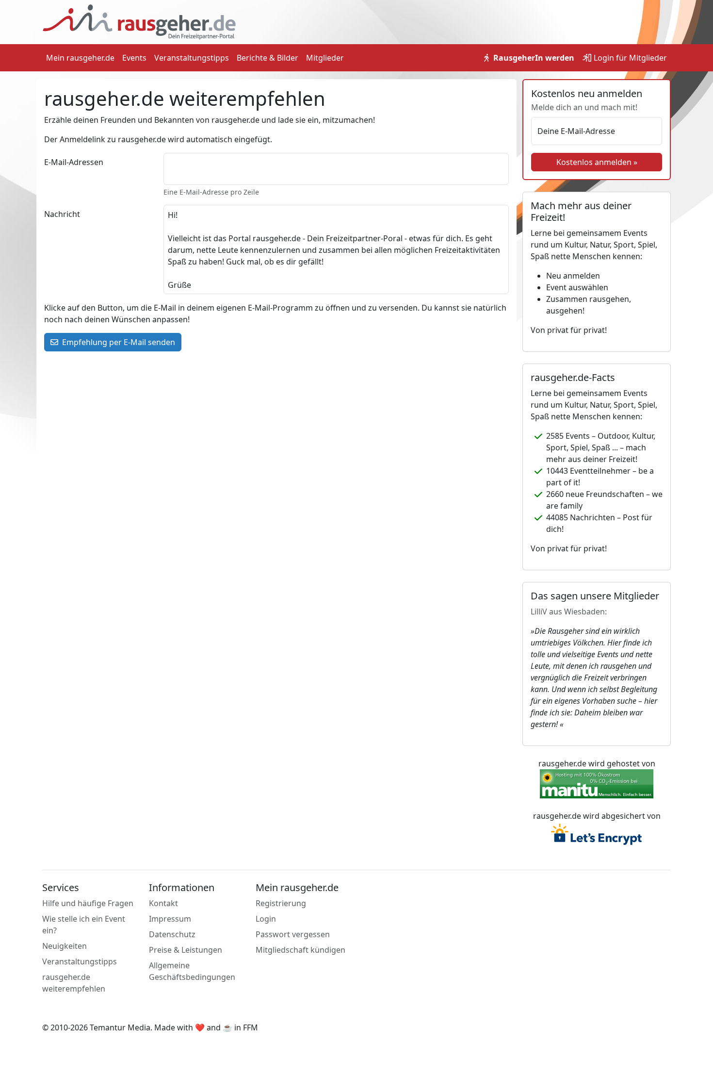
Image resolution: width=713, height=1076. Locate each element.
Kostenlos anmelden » (596, 162)
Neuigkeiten (64, 946)
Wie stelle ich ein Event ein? (83, 924)
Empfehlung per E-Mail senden (117, 342)
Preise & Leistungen (185, 949)
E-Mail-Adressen (73, 162)
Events (134, 57)
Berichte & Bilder (267, 57)
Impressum (170, 918)
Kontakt (163, 903)
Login (629, 57)
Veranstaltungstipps (191, 57)
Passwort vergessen (293, 934)
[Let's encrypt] (596, 835)
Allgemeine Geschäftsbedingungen (192, 971)
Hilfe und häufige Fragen (87, 903)
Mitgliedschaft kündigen (300, 949)
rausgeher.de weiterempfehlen (73, 983)
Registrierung (281, 903)
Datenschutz (172, 934)
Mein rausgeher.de (80, 57)
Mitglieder (325, 57)
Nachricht (62, 214)
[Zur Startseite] (139, 21)
